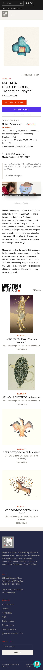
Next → (37, 75)
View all (37, 290)
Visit (4, 617)
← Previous (27, 75)
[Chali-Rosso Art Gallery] (5, 14)
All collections (8, 605)
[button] (21, 46)
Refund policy (8, 625)
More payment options (21, 114)
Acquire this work (14, 102)
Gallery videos (8, 621)
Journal (5, 609)
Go (21, 3)
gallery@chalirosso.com (12, 633)
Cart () (5, 8)
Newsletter (16, 8)
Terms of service (9, 629)
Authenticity (7, 613)
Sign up (17, 652)
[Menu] (13, 15)
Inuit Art (6, 79)
